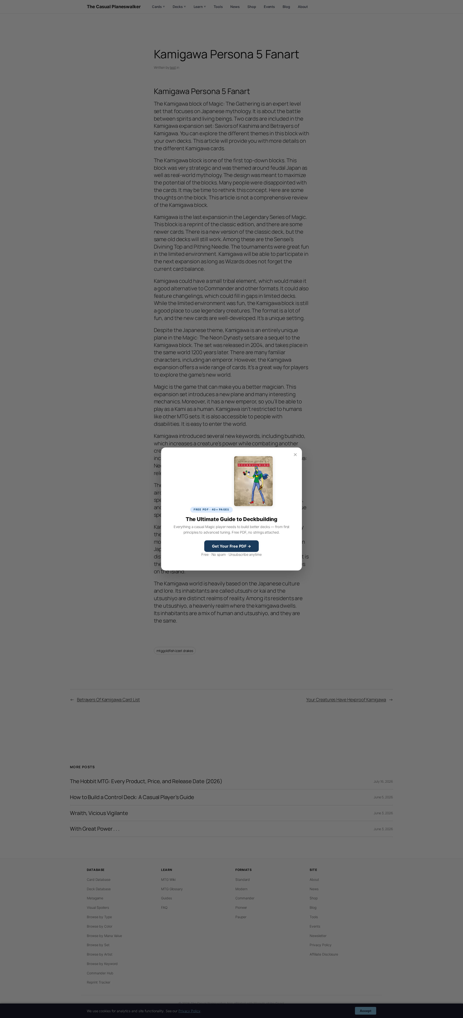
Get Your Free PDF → (231, 546)
